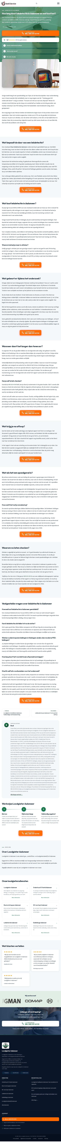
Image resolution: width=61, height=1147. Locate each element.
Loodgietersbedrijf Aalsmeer (9, 1101)
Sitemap (46, 1138)
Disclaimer (40, 1138)
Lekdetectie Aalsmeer (12, 10)
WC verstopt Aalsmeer (7, 1090)
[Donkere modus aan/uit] (36, 3)
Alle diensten (5, 1105)
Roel (6, 27)
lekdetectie (30, 113)
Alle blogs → (34, 1100)
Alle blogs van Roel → (17, 794)
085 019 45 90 (12, 385)
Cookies (34, 1138)
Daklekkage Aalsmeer (7, 1097)
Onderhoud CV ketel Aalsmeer (9, 1082)
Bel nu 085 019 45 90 (10, 1119)
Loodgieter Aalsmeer (25, 1136)
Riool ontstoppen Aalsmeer (9, 1086)
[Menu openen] (58, 3)
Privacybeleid (16, 1138)
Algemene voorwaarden (26, 1138)
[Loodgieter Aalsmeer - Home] (9, 3)
